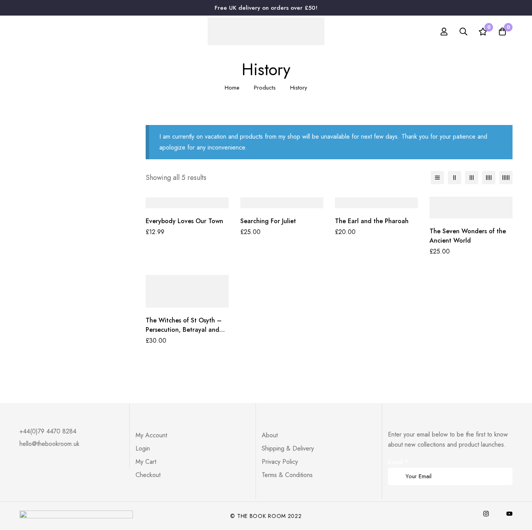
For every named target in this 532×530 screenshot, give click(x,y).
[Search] (463, 31)
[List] (437, 177)
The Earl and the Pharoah (372, 221)
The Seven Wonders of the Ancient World (468, 236)
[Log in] (444, 31)
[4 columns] (488, 177)
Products (265, 87)
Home (232, 87)
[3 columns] (471, 177)
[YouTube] (509, 514)
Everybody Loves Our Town (184, 221)
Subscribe (504, 465)
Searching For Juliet (268, 221)
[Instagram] (486, 514)
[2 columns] (454, 177)
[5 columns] (506, 177)
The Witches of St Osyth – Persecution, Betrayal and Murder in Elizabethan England (184, 334)
